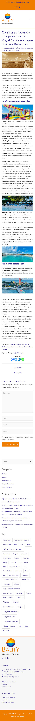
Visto (19, 626)
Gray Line (18, 571)
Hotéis (26, 571)
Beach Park (6, 554)
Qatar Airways (7, 593)
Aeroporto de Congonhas (22, 540)
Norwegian (25, 575)
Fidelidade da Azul (15, 567)
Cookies (4, 684)
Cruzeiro (16, 558)
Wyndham (6, 630)
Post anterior (17, 367)
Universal (15, 602)
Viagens (20, 607)
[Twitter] (15, 359)
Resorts (28, 593)
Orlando (16, 584)
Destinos (4, 474)
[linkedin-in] (20, 7)
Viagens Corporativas (8, 484)
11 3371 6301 (10, 2)
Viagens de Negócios (10, 621)
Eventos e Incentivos (8, 702)
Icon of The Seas (13, 575)
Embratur (13, 562)
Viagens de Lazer (7, 487)
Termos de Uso (6, 687)
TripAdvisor (19, 597)
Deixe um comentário (27, 48)
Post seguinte (17, 373)
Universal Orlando (8, 607)
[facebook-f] (15, 7)
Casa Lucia (24, 554)
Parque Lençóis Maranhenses (11, 588)
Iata (4, 575)
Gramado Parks (7, 571)
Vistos (26, 626)
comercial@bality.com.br (22, 2)
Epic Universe (24, 562)
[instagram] (17, 7)
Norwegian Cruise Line (10, 579)
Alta (21, 544)
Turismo (6, 602)
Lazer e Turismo (7, 700)
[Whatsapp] (22, 359)
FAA (4, 567)
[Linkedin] (19, 359)
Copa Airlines (7, 558)
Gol (25, 567)
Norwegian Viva (24, 579)
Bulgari (15, 554)
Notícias (17, 48)
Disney (5, 562)
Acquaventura (7, 540)
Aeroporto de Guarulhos (10, 544)
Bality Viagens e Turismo (13, 549)
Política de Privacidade (9, 682)
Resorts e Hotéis (6, 480)
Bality (29, 544)
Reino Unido (18, 593)
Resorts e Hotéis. (8, 597)
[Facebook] (12, 359)
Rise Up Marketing (18, 716)
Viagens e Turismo (9, 626)
